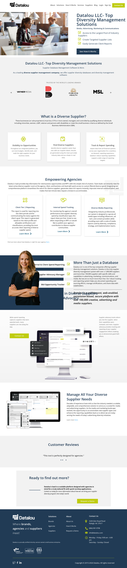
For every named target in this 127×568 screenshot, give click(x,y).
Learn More (24, 233)
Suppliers (89, 5)
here (47, 242)
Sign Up (108, 5)
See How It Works (88, 51)
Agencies (51, 526)
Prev (11, 92)
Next (111, 92)
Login (101, 5)
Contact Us (118, 5)
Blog (96, 5)
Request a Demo (87, 501)
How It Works (71, 5)
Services (80, 5)
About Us (69, 521)
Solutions (60, 5)
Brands (51, 521)
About (52, 5)
